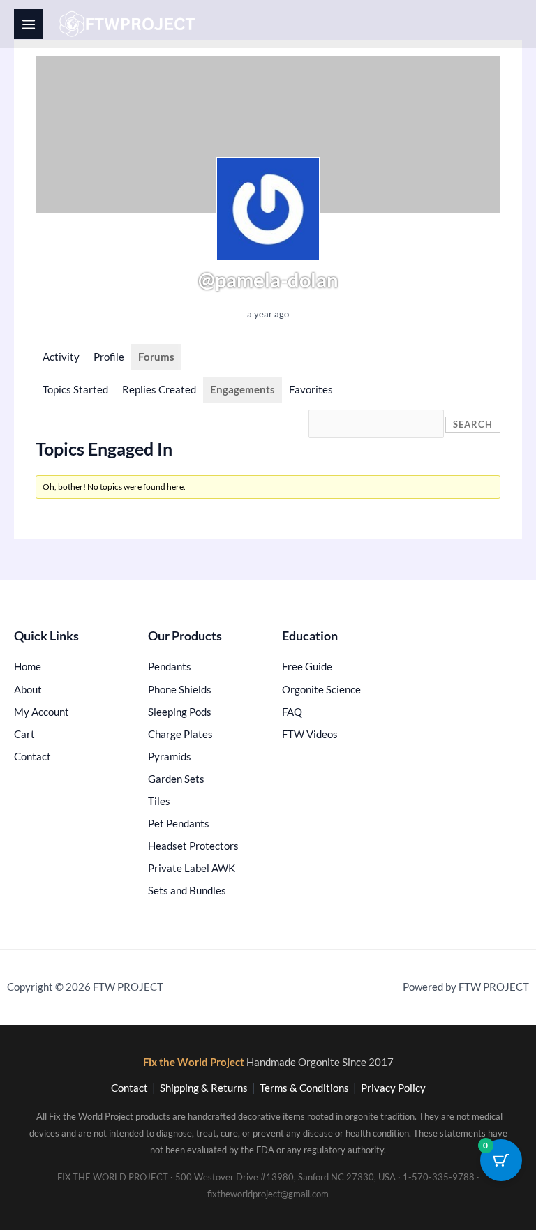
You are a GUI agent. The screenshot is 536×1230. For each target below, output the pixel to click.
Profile (109, 357)
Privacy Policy (393, 1088)
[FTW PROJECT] (129, 24)
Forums (156, 357)
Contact (129, 1088)
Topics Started (75, 390)
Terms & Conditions (304, 1088)
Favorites (311, 390)
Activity (61, 357)
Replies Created (159, 390)
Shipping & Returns (204, 1088)
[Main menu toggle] (28, 23)
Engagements (242, 390)
